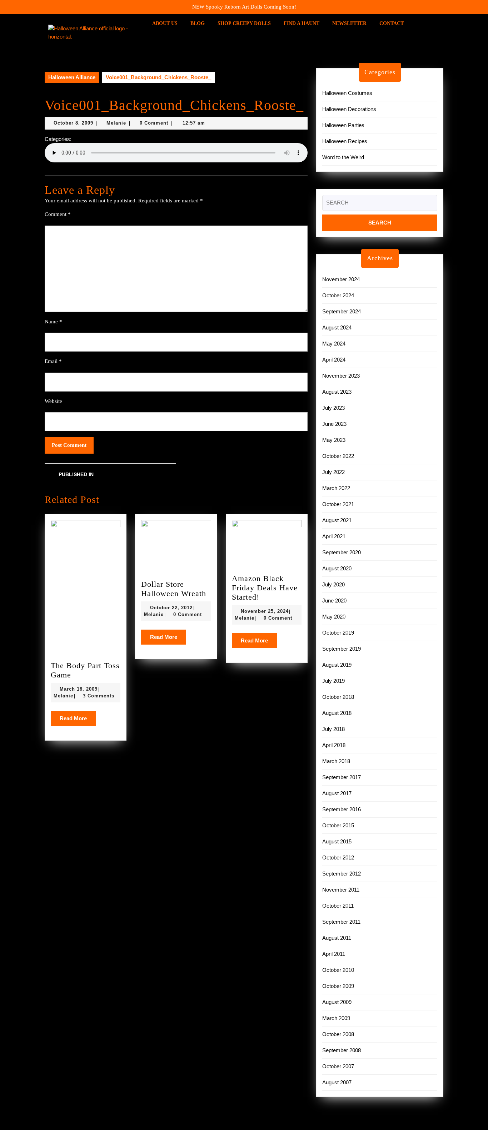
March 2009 (336, 1018)
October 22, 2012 (171, 607)
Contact (391, 23)
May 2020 (333, 617)
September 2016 (341, 809)
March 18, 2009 (79, 689)
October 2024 (338, 295)
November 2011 (340, 890)
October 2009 (338, 986)
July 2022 (333, 472)
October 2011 (338, 906)
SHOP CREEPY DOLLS (244, 23)
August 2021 (337, 520)
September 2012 (341, 874)
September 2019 (341, 649)
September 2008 (341, 1050)
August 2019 (337, 665)
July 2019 (333, 681)
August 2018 (337, 713)
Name (53, 321)
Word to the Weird (343, 157)
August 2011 (336, 938)
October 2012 (338, 857)
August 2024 (337, 327)
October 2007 (338, 1066)
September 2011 (341, 922)
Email (53, 361)
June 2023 (334, 424)
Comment (58, 214)
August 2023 (337, 392)
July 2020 (333, 584)
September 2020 (341, 552)
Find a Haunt (301, 23)
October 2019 (338, 633)
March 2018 (336, 761)
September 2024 (341, 311)
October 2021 (338, 504)
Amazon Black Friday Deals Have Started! (265, 588)
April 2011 (333, 954)
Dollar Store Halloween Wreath (173, 589)
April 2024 (333, 360)
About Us (165, 23)
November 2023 (341, 376)
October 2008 (338, 1034)
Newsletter (349, 23)
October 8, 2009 (73, 123)
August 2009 (337, 1002)
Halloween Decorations (349, 109)
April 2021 (333, 536)
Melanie (116, 123)
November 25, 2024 (265, 611)
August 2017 (337, 793)
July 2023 (333, 408)
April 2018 (333, 745)
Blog (197, 23)
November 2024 (341, 279)
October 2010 (338, 970)
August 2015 (337, 841)
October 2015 (338, 825)
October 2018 (338, 697)
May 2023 (333, 440)
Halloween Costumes (347, 93)
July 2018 (333, 729)
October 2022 (338, 456)
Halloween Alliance (71, 77)
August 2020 (337, 568)
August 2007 (337, 1082)
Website (53, 401)
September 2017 (341, 777)
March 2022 (336, 488)
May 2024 (333, 343)
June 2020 (334, 600)
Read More (78, 720)
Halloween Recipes (344, 141)
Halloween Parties (343, 125)
